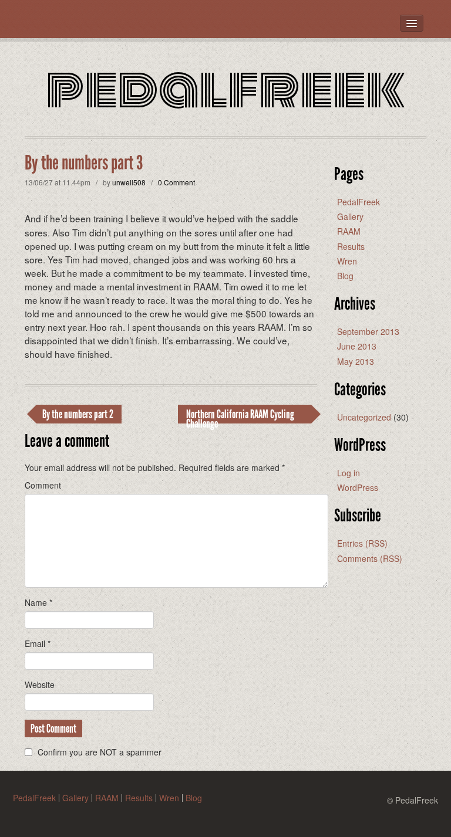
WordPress (357, 487)
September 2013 (368, 331)
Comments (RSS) (369, 558)
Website (40, 684)
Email (38, 643)
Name (38, 602)
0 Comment (176, 182)
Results (351, 246)
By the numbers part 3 (84, 163)
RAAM (349, 231)
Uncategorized (364, 417)
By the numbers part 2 (77, 414)
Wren (347, 261)
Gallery (350, 216)
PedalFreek (225, 88)
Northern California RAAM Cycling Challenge (240, 415)
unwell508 (129, 182)
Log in (348, 473)
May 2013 (355, 361)
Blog (345, 276)
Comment (43, 485)
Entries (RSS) (362, 543)
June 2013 (356, 346)
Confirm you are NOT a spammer (98, 752)
